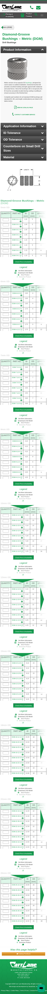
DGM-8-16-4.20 (17, 467)
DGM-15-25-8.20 (17, 689)
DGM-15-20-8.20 (17, 684)
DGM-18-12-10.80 (18, 768)
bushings (29, 83)
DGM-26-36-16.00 (18, 911)
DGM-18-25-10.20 (18, 747)
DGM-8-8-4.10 (17, 441)
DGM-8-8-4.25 (17, 472)
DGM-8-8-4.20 (17, 457)
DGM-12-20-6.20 (17, 615)
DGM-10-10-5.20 (17, 530)
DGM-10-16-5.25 (17, 551)
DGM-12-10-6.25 (17, 620)
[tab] (23, 49)
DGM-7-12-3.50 (17, 388)
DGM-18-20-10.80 (18, 773)
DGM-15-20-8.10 (17, 668)
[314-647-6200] (32, 7)
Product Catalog (29, 15)
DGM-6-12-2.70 (17, 314)
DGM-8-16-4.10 (17, 451)
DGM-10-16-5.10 (17, 520)
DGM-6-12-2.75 (17, 329)
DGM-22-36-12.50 (18, 837)
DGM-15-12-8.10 (17, 663)
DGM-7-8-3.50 (17, 383)
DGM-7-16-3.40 (17, 377)
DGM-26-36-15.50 (18, 895)
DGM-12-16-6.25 (17, 625)
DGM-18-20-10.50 (18, 758)
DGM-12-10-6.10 (17, 589)
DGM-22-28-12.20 (18, 816)
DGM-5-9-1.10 (16, 245)
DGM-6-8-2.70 (17, 309)
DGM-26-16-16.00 (18, 900)
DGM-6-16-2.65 (17, 303)
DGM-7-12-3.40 (17, 372)
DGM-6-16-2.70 (17, 319)
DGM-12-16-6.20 (17, 610)
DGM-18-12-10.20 (18, 737)
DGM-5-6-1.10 (16, 240)
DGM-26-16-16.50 (18, 916)
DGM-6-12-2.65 (17, 298)
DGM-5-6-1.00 (16, 219)
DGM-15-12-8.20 (17, 678)
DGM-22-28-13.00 (18, 847)
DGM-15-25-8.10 (17, 673)
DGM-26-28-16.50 (18, 921)
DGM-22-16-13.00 (18, 842)
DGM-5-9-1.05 (16, 235)
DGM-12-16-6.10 (17, 594)
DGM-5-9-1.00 (16, 224)
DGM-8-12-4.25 (17, 477)
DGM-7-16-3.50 (17, 393)
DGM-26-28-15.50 (18, 890)
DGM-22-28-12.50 (18, 832)
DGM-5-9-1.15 (16, 255)
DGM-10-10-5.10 (17, 515)
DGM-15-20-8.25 (17, 699)
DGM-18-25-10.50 (18, 763)
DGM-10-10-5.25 (17, 546)
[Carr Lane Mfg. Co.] (12, 8)
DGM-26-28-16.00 (18, 905)
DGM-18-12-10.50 (18, 752)
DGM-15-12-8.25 (17, 694)
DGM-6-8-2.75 (17, 324)
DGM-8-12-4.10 (17, 446)
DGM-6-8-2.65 (17, 293)
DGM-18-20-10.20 (18, 742)
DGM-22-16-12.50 (18, 826)
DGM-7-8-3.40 (17, 367)
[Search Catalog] (36, 14)
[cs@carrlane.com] (38, 7)
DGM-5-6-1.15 (16, 250)
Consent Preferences (36, 990)
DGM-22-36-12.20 (18, 821)
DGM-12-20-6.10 (17, 599)
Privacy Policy (5, 990)
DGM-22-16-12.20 (18, 811)
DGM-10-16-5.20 (17, 536)
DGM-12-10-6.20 (17, 604)
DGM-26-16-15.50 (18, 885)
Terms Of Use (24, 990)
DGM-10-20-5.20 (17, 541)
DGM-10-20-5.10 (17, 525)
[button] (23, 126)
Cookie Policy (15, 990)
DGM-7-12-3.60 (17, 403)
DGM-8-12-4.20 (17, 462)
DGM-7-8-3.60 (17, 398)
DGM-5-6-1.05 (16, 230)
